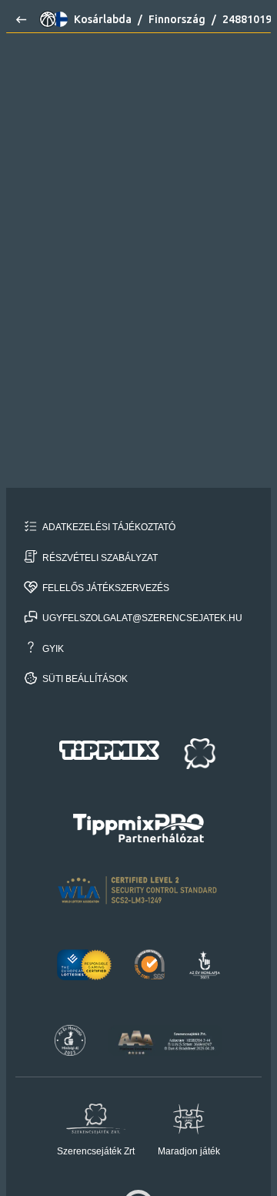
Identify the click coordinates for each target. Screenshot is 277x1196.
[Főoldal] (18, 20)
